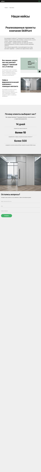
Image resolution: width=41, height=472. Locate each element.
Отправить (6, 215)
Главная (6, 7)
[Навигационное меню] (39, 1)
